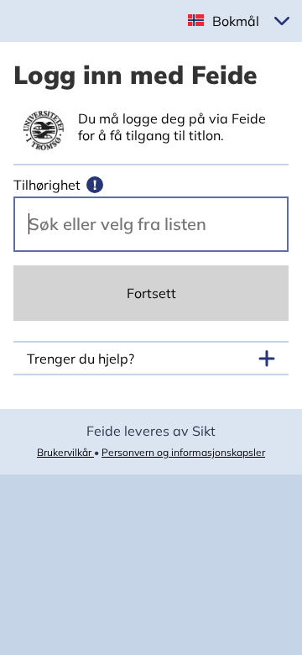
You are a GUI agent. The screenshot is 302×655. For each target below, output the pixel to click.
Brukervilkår (65, 452)
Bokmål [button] (235, 21)
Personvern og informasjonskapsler (183, 452)
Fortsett (151, 293)
